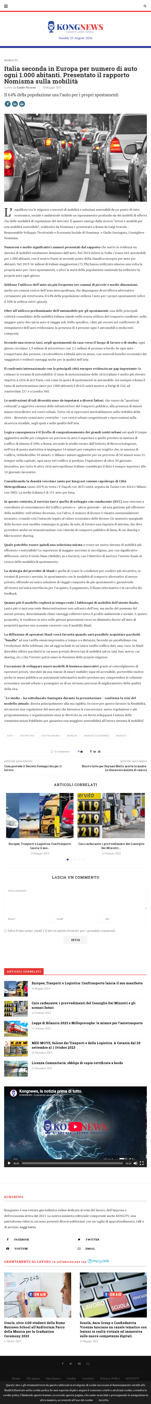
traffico (121, 735)
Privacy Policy (110, 1378)
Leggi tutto (28, 1227)
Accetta (103, 1400)
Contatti (88, 1378)
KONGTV (132, 1378)
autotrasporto (50, 735)
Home (16, 1378)
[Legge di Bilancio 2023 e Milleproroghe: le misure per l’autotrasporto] (16, 1029)
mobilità (72, 735)
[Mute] (135, 1163)
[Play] (9, 1163)
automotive (27, 735)
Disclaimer (53, 1378)
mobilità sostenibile (96, 735)
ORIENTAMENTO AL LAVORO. (28, 1262)
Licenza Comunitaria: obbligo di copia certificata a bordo (77, 1063)
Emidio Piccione (26, 87)
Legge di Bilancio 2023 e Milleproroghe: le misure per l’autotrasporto (87, 1023)
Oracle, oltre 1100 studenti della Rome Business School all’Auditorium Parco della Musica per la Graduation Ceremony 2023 (34, 1329)
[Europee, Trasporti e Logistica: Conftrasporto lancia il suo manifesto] (40, 815)
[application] (75, 1126)
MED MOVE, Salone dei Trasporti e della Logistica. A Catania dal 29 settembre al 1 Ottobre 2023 (86, 1045)
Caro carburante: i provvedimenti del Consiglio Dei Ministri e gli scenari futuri (83, 1005)
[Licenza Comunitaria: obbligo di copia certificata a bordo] (16, 1069)
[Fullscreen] (142, 1163)
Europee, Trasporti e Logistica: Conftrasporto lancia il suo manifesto (87, 983)
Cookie (71, 1378)
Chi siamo (33, 1378)
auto (10, 735)
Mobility (11, 60)
